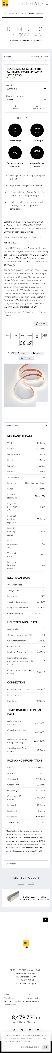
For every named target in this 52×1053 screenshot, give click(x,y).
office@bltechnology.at (26, 983)
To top (45, 920)
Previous (39, 405)
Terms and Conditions (14, 1001)
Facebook (23, 353)
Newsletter (9, 998)
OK (45, 1047)
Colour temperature (15, 96)
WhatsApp (27, 358)
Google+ (38, 353)
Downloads (11, 863)
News (6, 994)
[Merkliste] (29, 3)
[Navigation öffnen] (47, 4)
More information (30, 1047)
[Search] (23, 4)
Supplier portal (33, 998)
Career (29, 994)
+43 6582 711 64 (26, 980)
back (8, 56)
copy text (42, 324)
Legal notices (10, 1004)
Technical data (12, 425)
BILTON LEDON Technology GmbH (11, 3)
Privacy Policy (32, 1001)
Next (45, 405)
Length (9, 85)
